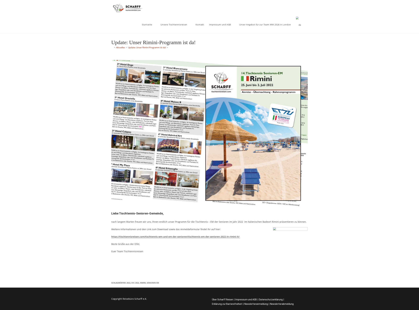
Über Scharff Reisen (222, 299)
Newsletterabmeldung (282, 304)
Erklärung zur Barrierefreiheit (227, 304)
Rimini (143, 283)
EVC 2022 (135, 283)
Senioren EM (153, 283)
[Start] (112, 47)
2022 (128, 283)
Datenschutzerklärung (271, 299)
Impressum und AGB (246, 299)
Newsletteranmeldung (256, 304)
